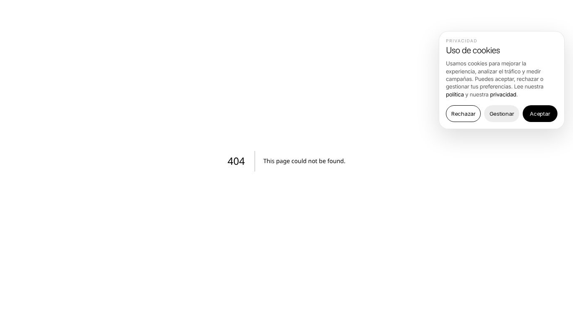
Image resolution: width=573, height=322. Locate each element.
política (455, 94)
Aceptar (540, 113)
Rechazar (463, 113)
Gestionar (502, 113)
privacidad (503, 94)
